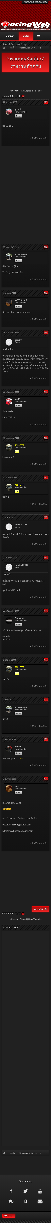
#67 (45, 478)
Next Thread (34, 91)
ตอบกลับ (43, 138)
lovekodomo (21, 254)
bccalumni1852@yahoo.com (16, 824)
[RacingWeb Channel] (40, 1191)
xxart (17, 786)
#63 (45, 293)
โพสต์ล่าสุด (22, 44)
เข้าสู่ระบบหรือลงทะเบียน (35, 2)
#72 (45, 700)
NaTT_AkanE (21, 300)
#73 (45, 739)
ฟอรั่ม (26, 36)
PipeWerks (20, 618)
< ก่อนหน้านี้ (7, 96)
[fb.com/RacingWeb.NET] (11, 1191)
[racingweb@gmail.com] (40, 1201)
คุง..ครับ (18, 109)
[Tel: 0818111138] (25, 1201)
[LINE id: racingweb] (11, 1201)
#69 (45, 558)
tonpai (18, 746)
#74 (45, 779)
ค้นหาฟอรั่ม (8, 44)
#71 (45, 660)
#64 (45, 333)
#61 (45, 102)
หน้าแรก (10, 36)
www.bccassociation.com (20, 831)
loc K (17, 399)
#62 (45, 247)
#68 (45, 517)
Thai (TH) (7, 1216)
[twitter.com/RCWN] (25, 1191)
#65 (45, 392)
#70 (45, 611)
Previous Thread (19, 91)
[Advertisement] (25, 174)
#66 (45, 438)
